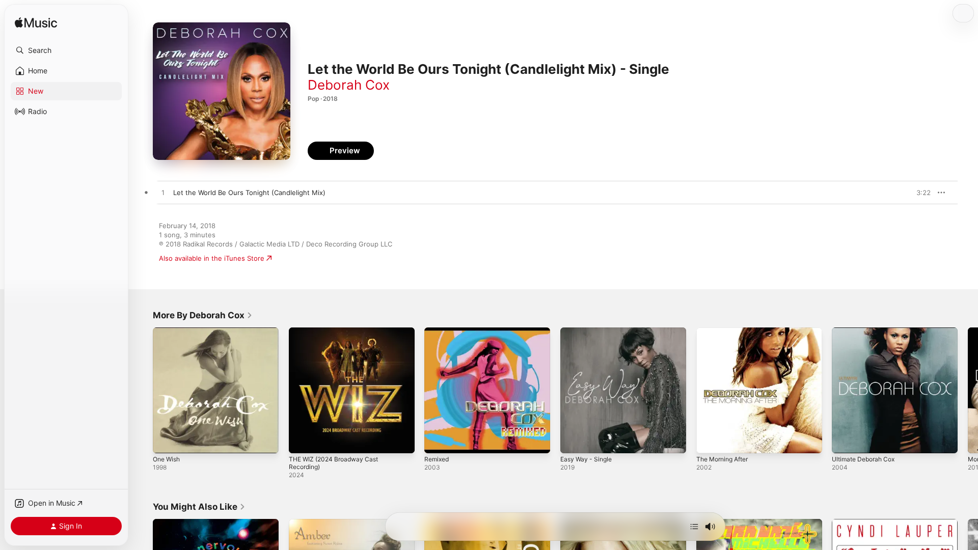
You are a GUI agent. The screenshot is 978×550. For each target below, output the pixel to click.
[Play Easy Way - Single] (573, 440)
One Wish (168, 331)
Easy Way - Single (588, 331)
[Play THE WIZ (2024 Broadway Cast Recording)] (301, 440)
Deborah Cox (349, 85)
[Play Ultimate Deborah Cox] (844, 440)
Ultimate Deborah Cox (867, 331)
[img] (36, 23)
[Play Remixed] (437, 440)
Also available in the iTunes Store (211, 258)
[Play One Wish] (165, 440)
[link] (203, 315)
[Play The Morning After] (709, 440)
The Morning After (725, 331)
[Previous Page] (142, 390)
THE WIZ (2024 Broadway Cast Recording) (337, 335)
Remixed (437, 331)
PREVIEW (919, 192)
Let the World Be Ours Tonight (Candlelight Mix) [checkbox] (249, 192)
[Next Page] (968, 390)
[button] (66, 50)
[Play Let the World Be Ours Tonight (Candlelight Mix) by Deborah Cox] (163, 193)
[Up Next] (694, 526)
